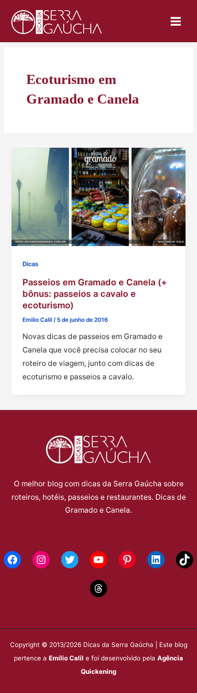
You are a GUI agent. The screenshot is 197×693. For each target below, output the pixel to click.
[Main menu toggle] (175, 21)
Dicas (30, 264)
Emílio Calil (66, 658)
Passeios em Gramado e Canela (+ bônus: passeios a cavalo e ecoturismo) (94, 293)
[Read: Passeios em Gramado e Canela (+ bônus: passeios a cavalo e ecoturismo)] (98, 196)
